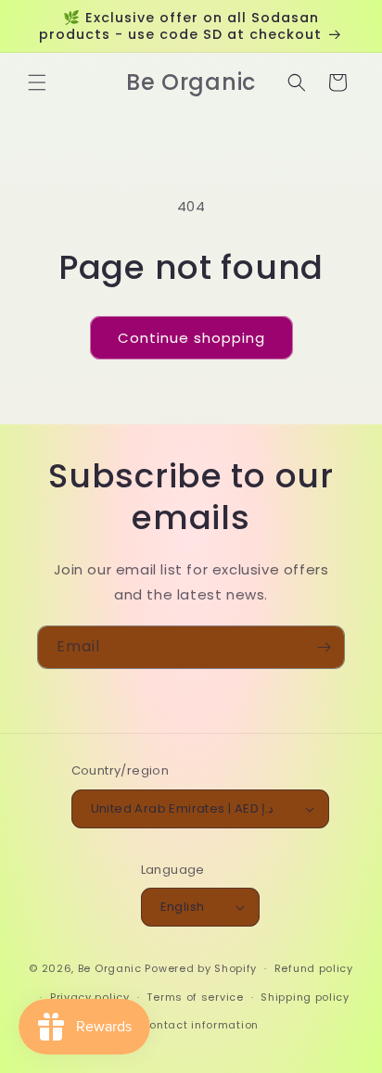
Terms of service (194, 997)
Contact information (200, 1024)
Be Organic (110, 968)
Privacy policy (90, 997)
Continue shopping (191, 337)
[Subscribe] (323, 647)
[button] (37, 82)
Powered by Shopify (201, 968)
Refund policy (313, 968)
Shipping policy (305, 997)
